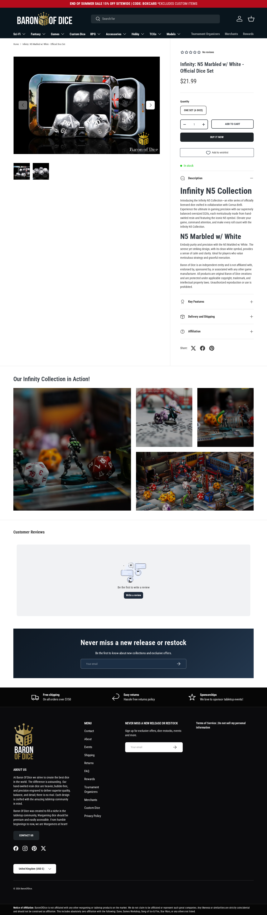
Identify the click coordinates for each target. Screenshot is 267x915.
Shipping (89, 755)
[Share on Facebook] (202, 348)
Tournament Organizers (205, 34)
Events (88, 747)
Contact (89, 731)
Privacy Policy (92, 816)
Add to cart (232, 124)
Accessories (113, 34)
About (88, 739)
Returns (89, 763)
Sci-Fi (17, 34)
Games (55, 34)
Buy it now (217, 137)
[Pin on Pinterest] (211, 348)
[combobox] (155, 18)
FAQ (86, 771)
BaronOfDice (26, 888)
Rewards (248, 34)
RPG (93, 34)
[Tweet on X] (193, 348)
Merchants (231, 34)
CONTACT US (26, 835)
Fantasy (36, 34)
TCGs (153, 34)
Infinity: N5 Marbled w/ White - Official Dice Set (44, 44)
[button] (251, 18)
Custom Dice (77, 34)
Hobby (135, 34)
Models (171, 34)
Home (16, 44)
